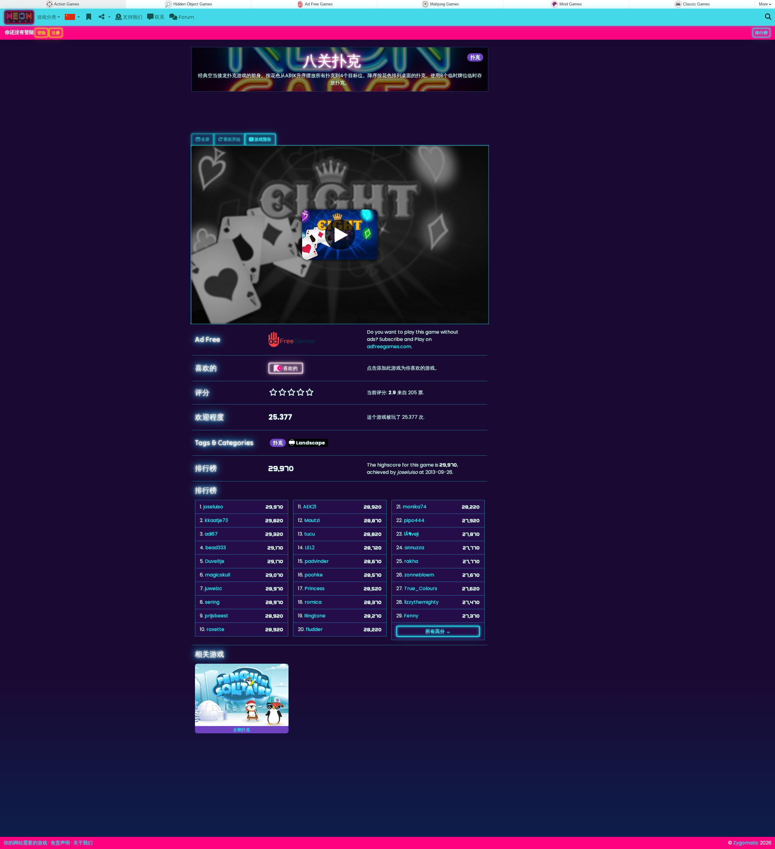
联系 (158, 17)
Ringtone (314, 615)
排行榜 (761, 32)
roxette (215, 629)
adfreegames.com (389, 346)
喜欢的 (290, 368)
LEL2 (310, 547)
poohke (314, 574)
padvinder (317, 561)
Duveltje (214, 561)
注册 (55, 32)
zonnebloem (419, 574)
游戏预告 (262, 139)
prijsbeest (216, 615)
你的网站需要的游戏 (25, 842)
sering (212, 602)
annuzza (414, 547)
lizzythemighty (421, 602)
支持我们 (132, 17)
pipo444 (414, 520)
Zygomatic (746, 842)
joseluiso (213, 506)
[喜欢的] (88, 17)
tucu (309, 533)
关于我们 (83, 842)
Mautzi (312, 520)
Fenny (411, 615)
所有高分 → (437, 631)
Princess (315, 588)
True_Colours (420, 588)
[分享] (104, 17)
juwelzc (213, 588)
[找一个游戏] (768, 17)
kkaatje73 (216, 520)
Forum (185, 17)
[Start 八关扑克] (340, 235)
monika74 (415, 506)
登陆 (41, 32)
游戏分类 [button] (46, 17)
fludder (314, 629)
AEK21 (309, 506)
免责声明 (60, 842)
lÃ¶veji (411, 533)
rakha (411, 561)
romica (313, 602)
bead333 (215, 547)
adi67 (211, 533)
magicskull (217, 574)
